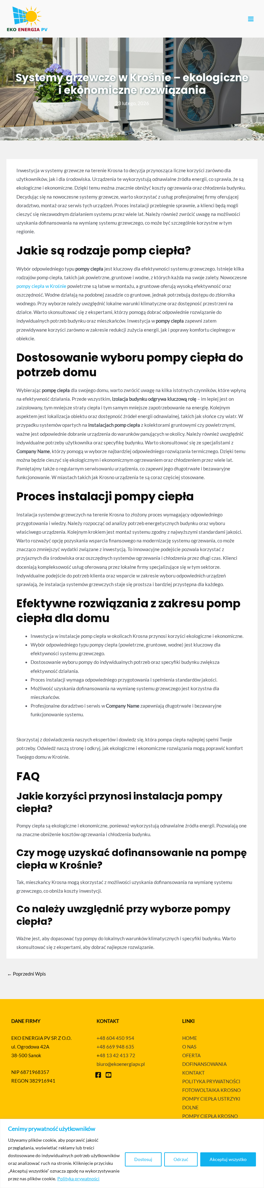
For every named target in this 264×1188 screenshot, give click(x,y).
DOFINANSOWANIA (204, 1064)
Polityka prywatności (78, 1178)
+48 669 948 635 (115, 1047)
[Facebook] (98, 1075)
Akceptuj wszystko (228, 1159)
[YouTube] (108, 1075)
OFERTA (191, 1055)
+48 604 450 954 (115, 1038)
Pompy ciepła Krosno (210, 1116)
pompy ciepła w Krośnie (41, 286)
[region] (132, 1153)
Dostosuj (143, 1159)
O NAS (189, 1047)
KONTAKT (193, 1073)
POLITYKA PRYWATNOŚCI (211, 1081)
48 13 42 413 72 (117, 1055)
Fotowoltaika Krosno (211, 1090)
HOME (189, 1038)
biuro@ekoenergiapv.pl (121, 1064)
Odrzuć (181, 1159)
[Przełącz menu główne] (251, 19)
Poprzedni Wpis (26, 974)
